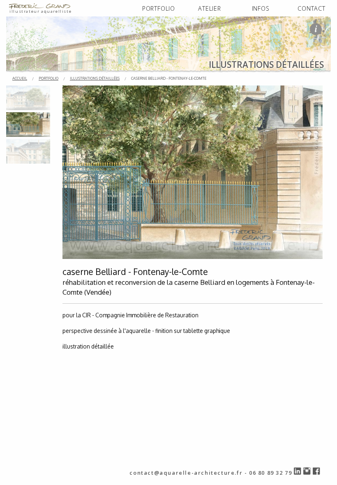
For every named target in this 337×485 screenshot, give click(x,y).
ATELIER (209, 8)
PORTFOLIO (158, 8)
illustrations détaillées (95, 78)
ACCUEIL (19, 78)
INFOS (261, 8)
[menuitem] (158, 8)
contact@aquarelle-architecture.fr (185, 472)
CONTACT (311, 8)
